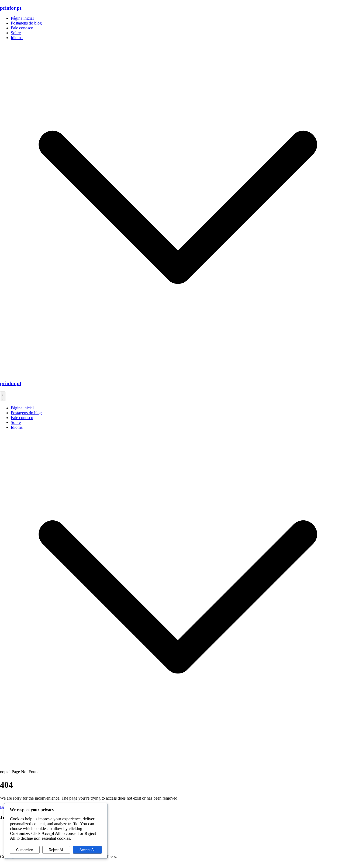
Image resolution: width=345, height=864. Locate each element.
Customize (24, 850)
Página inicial (22, 18)
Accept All (87, 850)
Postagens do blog (26, 23)
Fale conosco (22, 28)
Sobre (16, 32)
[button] (178, 373)
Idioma (17, 37)
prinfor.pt (10, 8)
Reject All (56, 850)
